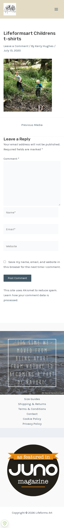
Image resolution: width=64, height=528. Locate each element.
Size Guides (32, 399)
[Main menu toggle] (56, 9)
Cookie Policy (32, 418)
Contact (32, 414)
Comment (11, 158)
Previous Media (32, 124)
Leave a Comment (16, 46)
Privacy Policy (32, 423)
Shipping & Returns (32, 404)
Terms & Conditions (32, 409)
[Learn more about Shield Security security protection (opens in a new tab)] (4, 523)
